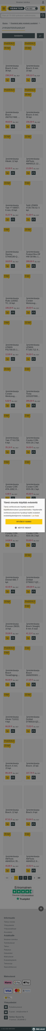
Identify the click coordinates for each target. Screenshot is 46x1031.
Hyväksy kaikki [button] (23, 522)
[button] (23, 527)
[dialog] (23, 515)
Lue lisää (35, 516)
